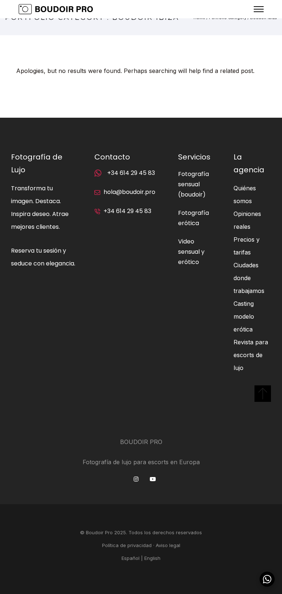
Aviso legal (168, 545)
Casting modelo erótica (244, 316)
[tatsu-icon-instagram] (138, 479)
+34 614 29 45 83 (131, 173)
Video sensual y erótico (191, 251)
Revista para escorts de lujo (251, 354)
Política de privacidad (127, 545)
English (152, 558)
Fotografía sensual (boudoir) (193, 184)
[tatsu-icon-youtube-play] (153, 479)
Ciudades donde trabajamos (249, 277)
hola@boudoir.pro (129, 192)
